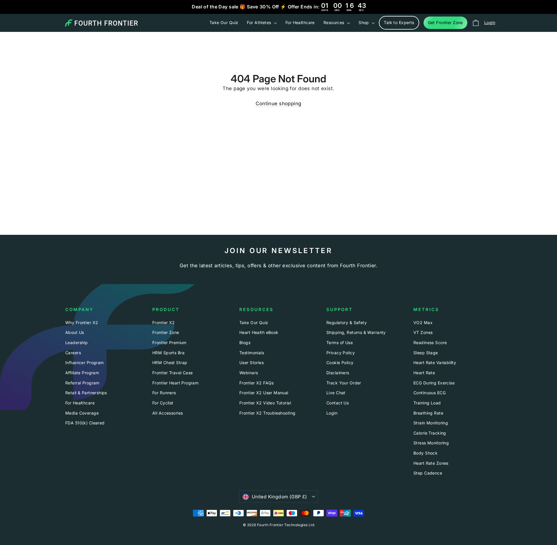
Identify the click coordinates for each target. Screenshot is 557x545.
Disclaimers (337, 372)
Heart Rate (424, 372)
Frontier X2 (163, 322)
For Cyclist (162, 402)
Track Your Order (343, 382)
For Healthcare (300, 22)
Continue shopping (278, 103)
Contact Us (337, 402)
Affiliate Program (82, 372)
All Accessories (167, 412)
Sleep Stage (425, 352)
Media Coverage (82, 412)
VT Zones (423, 332)
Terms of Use (339, 342)
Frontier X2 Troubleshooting (267, 412)
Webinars (248, 372)
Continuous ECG (429, 392)
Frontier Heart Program (175, 382)
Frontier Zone (165, 332)
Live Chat (336, 392)
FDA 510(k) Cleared (85, 422)
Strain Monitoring (430, 422)
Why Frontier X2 (81, 322)
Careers (73, 352)
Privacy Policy (340, 352)
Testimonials (251, 352)
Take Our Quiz (223, 22)
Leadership (76, 342)
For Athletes (259, 22)
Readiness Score (430, 342)
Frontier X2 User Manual (263, 392)
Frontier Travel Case (172, 372)
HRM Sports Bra (168, 352)
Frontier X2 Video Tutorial (265, 402)
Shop (364, 22)
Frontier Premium (169, 342)
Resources (334, 22)
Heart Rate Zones (431, 463)
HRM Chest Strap (169, 362)
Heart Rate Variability (434, 362)
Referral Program (82, 382)
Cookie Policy (340, 362)
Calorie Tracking (429, 432)
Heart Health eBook (258, 332)
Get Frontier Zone (445, 22)
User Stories (251, 362)
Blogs (244, 342)
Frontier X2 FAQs (256, 382)
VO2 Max (423, 322)
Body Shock (425, 452)
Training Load (427, 402)
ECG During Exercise (434, 382)
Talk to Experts (399, 22)
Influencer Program (84, 362)
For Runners (164, 392)
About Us (74, 332)
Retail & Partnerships (86, 392)
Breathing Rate (428, 412)
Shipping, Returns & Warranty (356, 332)
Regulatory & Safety (346, 322)
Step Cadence (427, 472)
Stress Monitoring (431, 442)
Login (331, 412)
